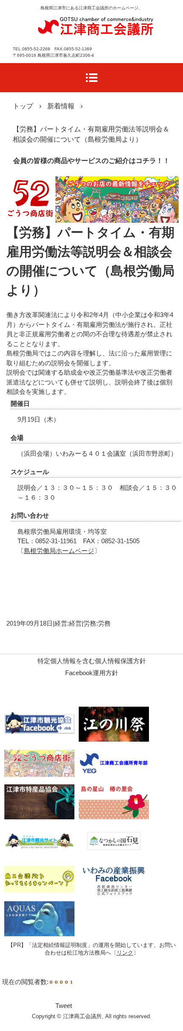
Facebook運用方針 (91, 672)
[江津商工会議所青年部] (114, 763)
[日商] (39, 879)
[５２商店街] (39, 763)
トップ (23, 106)
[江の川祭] (114, 724)
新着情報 (60, 106)
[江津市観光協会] (39, 724)
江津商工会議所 (96, 25)
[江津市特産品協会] (39, 801)
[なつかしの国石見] (114, 841)
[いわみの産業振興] (114, 879)
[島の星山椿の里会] (114, 801)
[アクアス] (39, 918)
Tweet (63, 1005)
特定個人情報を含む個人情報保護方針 (91, 660)
